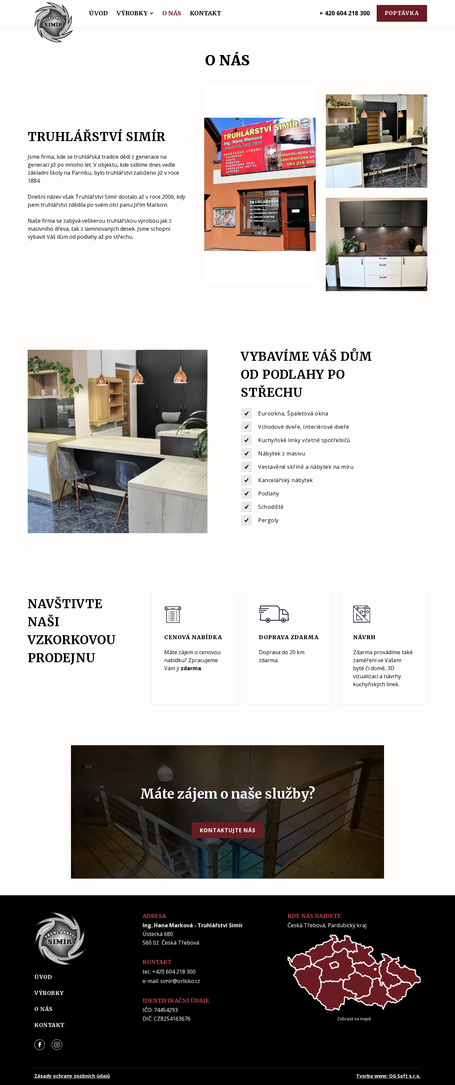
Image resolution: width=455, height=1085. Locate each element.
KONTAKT (205, 13)
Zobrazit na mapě (354, 1019)
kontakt (49, 1025)
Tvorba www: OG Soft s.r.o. (388, 1076)
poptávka (402, 13)
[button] (98, 13)
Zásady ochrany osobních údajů (72, 1076)
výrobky (49, 993)
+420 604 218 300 (174, 971)
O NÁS (171, 13)
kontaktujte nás (227, 830)
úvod (43, 977)
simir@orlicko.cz (180, 981)
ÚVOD (98, 13)
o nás (43, 1009)
